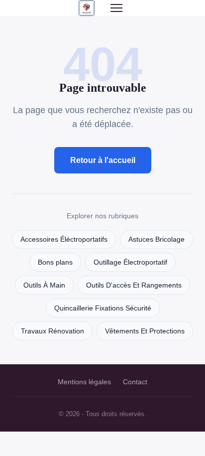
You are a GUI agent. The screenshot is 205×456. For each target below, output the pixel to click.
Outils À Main (44, 285)
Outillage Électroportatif (130, 262)
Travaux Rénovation (52, 331)
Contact (135, 382)
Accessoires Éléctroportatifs (63, 239)
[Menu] (116, 8)
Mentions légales (84, 382)
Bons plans (55, 262)
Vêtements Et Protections (145, 331)
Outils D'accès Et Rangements (134, 285)
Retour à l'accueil (102, 160)
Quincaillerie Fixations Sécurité (102, 308)
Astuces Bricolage (156, 239)
